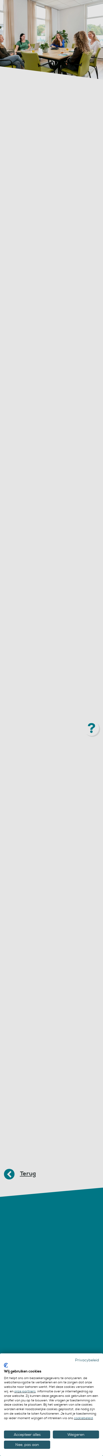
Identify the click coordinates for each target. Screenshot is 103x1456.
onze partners (25, 1391)
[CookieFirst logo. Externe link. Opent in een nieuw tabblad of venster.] (6, 1365)
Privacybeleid (87, 1360)
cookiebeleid (83, 1418)
